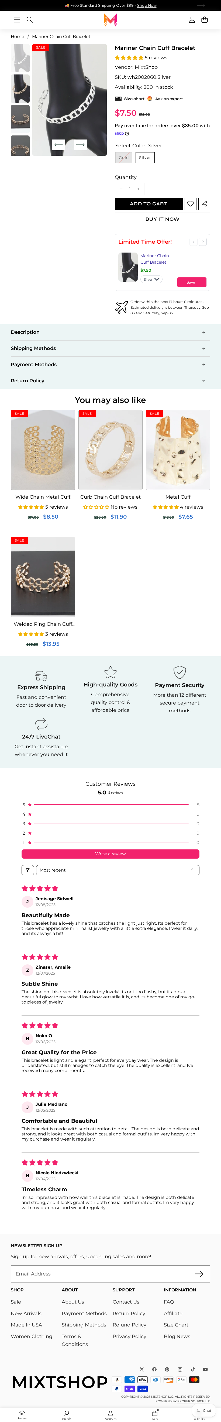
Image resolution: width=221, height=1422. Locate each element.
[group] (20, 58)
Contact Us (126, 1302)
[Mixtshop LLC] (110, 20)
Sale (16, 1302)
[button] (201, 5)
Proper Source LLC (193, 1401)
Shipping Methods (84, 1325)
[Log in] (192, 20)
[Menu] (17, 20)
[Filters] (28, 870)
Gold (125, 159)
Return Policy (129, 1313)
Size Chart (176, 1325)
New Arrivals (26, 1313)
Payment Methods (84, 1313)
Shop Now (147, 5)
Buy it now (163, 219)
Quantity (126, 177)
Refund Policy (129, 1325)
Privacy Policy (129, 1336)
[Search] (29, 20)
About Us (73, 1302)
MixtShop (146, 67)
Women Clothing (31, 1336)
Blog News (177, 1336)
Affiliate (173, 1313)
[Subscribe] (199, 1273)
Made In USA (26, 1325)
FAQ (169, 1302)
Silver (145, 157)
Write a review (110, 853)
